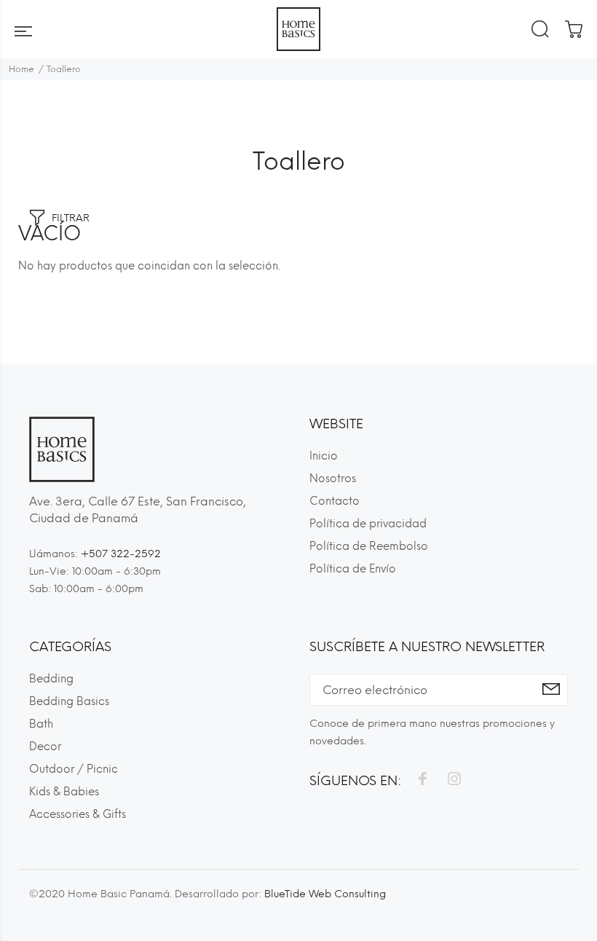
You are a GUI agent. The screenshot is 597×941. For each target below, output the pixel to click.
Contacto (334, 501)
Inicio (323, 455)
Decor (45, 746)
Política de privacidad (368, 523)
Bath (41, 724)
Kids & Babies (64, 791)
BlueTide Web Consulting (325, 894)
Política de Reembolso (368, 546)
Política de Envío (352, 568)
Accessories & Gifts (77, 814)
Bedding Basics (69, 701)
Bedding (51, 678)
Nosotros (332, 478)
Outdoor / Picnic (73, 769)
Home (21, 69)
